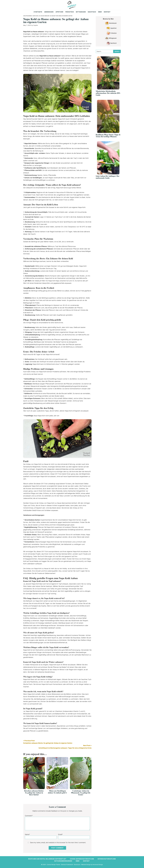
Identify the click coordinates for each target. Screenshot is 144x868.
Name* (27, 834)
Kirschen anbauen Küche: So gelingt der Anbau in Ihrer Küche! (34, 793)
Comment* (29, 816)
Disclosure (77, 864)
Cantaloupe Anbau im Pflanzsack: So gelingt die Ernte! (80, 793)
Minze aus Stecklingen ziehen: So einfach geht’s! (57, 792)
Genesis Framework (67, 864)
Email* (60, 834)
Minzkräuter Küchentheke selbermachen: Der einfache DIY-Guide (108, 93)
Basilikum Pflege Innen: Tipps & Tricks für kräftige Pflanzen (108, 135)
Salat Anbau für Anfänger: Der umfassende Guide (107, 177)
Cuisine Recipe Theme (53, 864)
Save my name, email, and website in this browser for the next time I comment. (58, 842)
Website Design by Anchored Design (92, 864)
